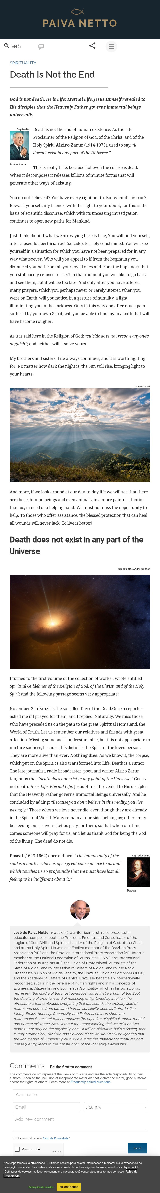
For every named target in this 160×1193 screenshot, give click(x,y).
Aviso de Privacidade (55, 1138)
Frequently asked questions (91, 1081)
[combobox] (115, 1107)
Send (137, 1148)
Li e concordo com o (43, 1138)
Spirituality (23, 62)
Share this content (92, 45)
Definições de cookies (41, 1187)
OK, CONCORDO (69, 1187)
